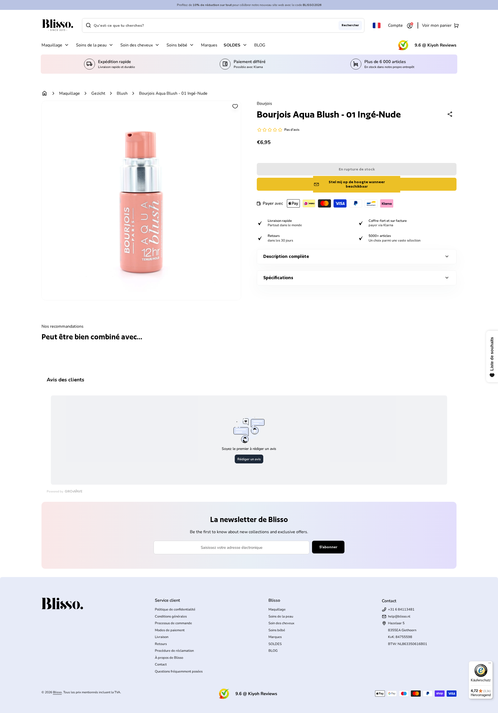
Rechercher (350, 25)
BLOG (259, 45)
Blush (122, 93)
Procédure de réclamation (174, 650)
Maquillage (52, 45)
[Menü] (490, 664)
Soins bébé (177, 45)
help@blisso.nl (399, 616)
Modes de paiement (170, 630)
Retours (161, 644)
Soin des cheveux (136, 45)
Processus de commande (173, 623)
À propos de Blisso (169, 657)
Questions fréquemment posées (179, 671)
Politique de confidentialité (175, 609)
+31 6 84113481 (401, 609)
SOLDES (232, 45)
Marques (209, 45)
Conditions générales (171, 616)
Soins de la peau (91, 45)
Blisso (57, 692)
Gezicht (98, 93)
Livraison (161, 637)
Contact (161, 664)
